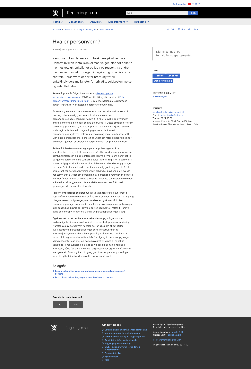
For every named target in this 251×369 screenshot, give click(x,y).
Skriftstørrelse (179, 4)
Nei (76, 304)
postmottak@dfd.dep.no (171, 115)
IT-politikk (159, 75)
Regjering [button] (140, 21)
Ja (60, 304)
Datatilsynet (161, 96)
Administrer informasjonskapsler (121, 340)
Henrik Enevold (174, 335)
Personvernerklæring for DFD (167, 339)
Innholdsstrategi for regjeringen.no (122, 333)
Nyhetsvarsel (111, 356)
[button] (68, 29)
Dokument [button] (75, 21)
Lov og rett (173, 75)
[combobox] (157, 13)
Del (172, 29)
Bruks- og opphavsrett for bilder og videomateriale (122, 348)
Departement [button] (117, 21)
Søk (193, 12)
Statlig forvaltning (163, 80)
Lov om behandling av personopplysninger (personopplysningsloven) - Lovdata (91, 272)
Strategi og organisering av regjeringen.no (126, 329)
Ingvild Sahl (177, 332)
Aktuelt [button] (95, 21)
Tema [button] (56, 21)
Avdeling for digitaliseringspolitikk (168, 112)
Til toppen (95, 285)
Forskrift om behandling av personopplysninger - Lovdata (84, 277)
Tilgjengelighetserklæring (118, 343)
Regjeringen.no (82, 12)
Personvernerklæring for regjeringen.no (125, 336)
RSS (107, 360)
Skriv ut (194, 29)
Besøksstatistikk (113, 353)
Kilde (182, 29)
